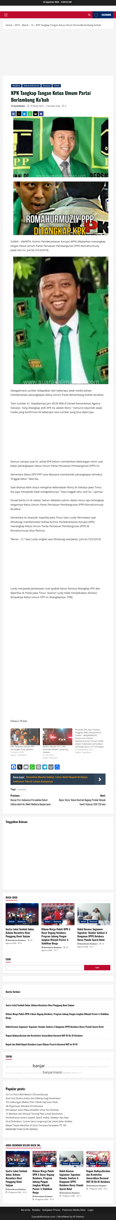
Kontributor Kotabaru (17, 940)
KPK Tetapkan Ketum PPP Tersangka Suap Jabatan (22, 748)
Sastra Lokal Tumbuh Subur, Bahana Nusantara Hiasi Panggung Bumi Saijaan (20, 932)
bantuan (29, 1067)
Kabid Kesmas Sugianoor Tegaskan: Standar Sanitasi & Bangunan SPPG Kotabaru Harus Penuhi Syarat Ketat (92, 934)
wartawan (22, 789)
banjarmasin (52, 1072)
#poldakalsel (92, 1067)
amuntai (54, 1067)
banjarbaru (62, 1067)
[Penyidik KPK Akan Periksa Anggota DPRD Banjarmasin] (91, 741)
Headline (16, 85)
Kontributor (19, 106)
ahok (26, 1073)
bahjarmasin (10, 1073)
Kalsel (11, 921)
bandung (39, 1073)
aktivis (74, 1073)
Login (91, 1209)
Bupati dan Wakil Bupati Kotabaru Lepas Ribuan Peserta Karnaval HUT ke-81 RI (42, 1044)
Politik (56, 85)
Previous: (30, 800)
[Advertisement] (58, 53)
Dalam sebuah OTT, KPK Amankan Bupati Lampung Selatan (55, 749)
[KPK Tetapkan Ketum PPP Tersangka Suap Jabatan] (25, 736)
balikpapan (19, 1073)
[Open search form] (89, 15)
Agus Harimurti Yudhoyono (77, 1067)
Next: (82, 800)
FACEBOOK (106, 14)
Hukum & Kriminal (31, 85)
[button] (6, 15)
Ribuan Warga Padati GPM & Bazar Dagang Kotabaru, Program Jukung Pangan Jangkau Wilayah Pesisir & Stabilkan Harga (55, 936)
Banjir (12, 1067)
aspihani (67, 1072)
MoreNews (63, 1216)
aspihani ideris (20, 1067)
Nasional (46, 85)
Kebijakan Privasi (51, 1209)
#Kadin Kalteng (103, 1067)
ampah (48, 1067)
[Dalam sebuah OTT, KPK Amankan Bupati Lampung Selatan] (57, 736)
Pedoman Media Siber (74, 1209)
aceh (7, 1067)
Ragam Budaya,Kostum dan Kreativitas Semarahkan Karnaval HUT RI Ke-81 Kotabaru (44, 1035)
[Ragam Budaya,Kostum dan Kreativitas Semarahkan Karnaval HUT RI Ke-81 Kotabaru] (98, 1159)
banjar (39, 1066)
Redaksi (36, 1209)
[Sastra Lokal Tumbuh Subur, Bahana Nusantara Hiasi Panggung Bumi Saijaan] (22, 914)
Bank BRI (31, 1073)
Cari (8, 959)
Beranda (25, 1209)
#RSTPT (80, 1073)
